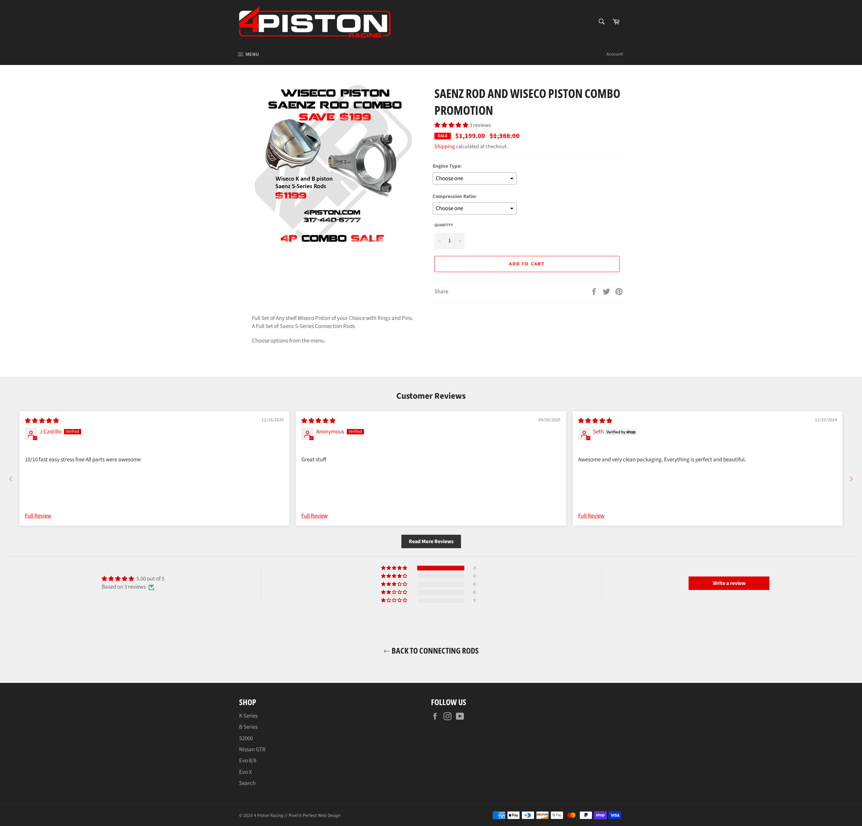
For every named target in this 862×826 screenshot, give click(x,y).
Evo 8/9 (247, 761)
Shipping (444, 146)
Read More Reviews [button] (431, 541)
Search (247, 783)
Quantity (443, 225)
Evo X (245, 772)
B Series (248, 727)
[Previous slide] (10, 478)
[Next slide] (851, 478)
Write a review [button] (729, 583)
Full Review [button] (38, 516)
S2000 (246, 738)
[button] (451, 125)
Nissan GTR (252, 750)
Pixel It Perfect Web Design (314, 815)
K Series (248, 716)
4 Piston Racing (268, 815)
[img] (42, 421)
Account (614, 54)
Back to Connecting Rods (434, 650)
